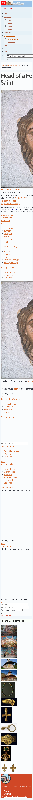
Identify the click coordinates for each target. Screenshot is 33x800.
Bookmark (5, 220)
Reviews (7, 254)
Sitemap (8, 793)
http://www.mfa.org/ (10, 203)
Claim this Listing (9, 246)
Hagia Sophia (7, 17)
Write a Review (8, 417)
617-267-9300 (20, 198)
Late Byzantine (14, 189)
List (2, 487)
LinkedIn (8, 239)
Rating (7, 412)
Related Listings (11, 259)
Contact (7, 791)
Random (8, 277)
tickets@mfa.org (8, 200)
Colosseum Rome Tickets (15, 796)
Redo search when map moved (16, 490)
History (9, 20)
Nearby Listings (11, 262)
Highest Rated (10, 480)
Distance (8, 482)
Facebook (8, 228)
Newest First (10, 272)
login (15, 388)
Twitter (7, 230)
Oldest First (9, 275)
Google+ (8, 233)
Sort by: (7, 267)
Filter (3, 396)
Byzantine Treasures (13, 39)
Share (3, 223)
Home (4, 65)
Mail (6, 241)
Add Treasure (11, 42)
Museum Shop (7, 215)
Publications (6, 217)
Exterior (10, 26)
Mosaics (10, 29)
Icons (3, 189)
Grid (6, 487)
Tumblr (7, 236)
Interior (10, 23)
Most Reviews (10, 477)
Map (6, 257)
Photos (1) (8, 251)
